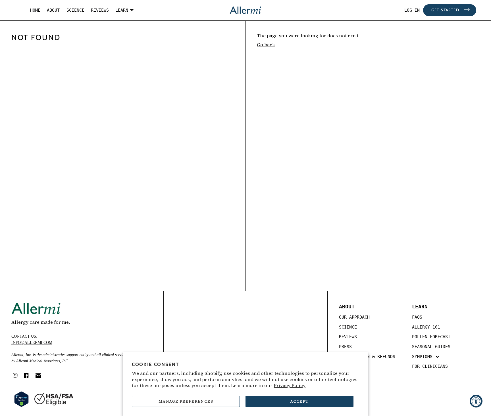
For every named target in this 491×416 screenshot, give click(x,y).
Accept (299, 401)
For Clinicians (430, 366)
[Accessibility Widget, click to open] (476, 401)
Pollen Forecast (431, 336)
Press (345, 346)
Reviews (100, 10)
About (53, 10)
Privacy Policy (289, 385)
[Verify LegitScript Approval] (21, 399)
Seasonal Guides (431, 346)
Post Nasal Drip (431, 383)
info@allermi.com (31, 342)
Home (35, 10)
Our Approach (354, 317)
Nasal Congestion (432, 373)
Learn (121, 10)
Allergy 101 (426, 327)
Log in (412, 10)
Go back (266, 44)
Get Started (445, 10)
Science (75, 10)
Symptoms (423, 356)
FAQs (417, 317)
